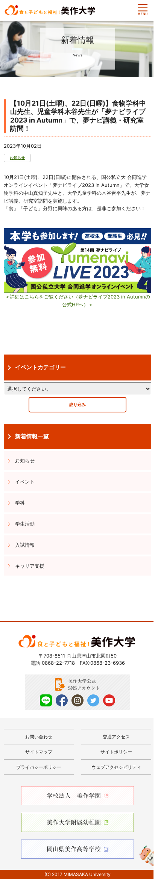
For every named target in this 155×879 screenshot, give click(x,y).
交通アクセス (116, 737)
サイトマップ (38, 752)
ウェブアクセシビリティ (116, 767)
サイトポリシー (116, 752)
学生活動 (25, 524)
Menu (142, 9)
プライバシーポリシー (38, 767)
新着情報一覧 (32, 436)
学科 (20, 503)
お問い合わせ (38, 737)
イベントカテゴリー (40, 367)
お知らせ (17, 158)
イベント (25, 482)
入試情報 (25, 545)
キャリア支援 (29, 566)
